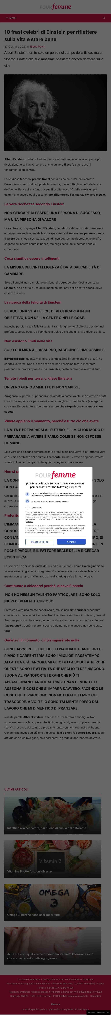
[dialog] (55, 507)
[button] (55, 508)
